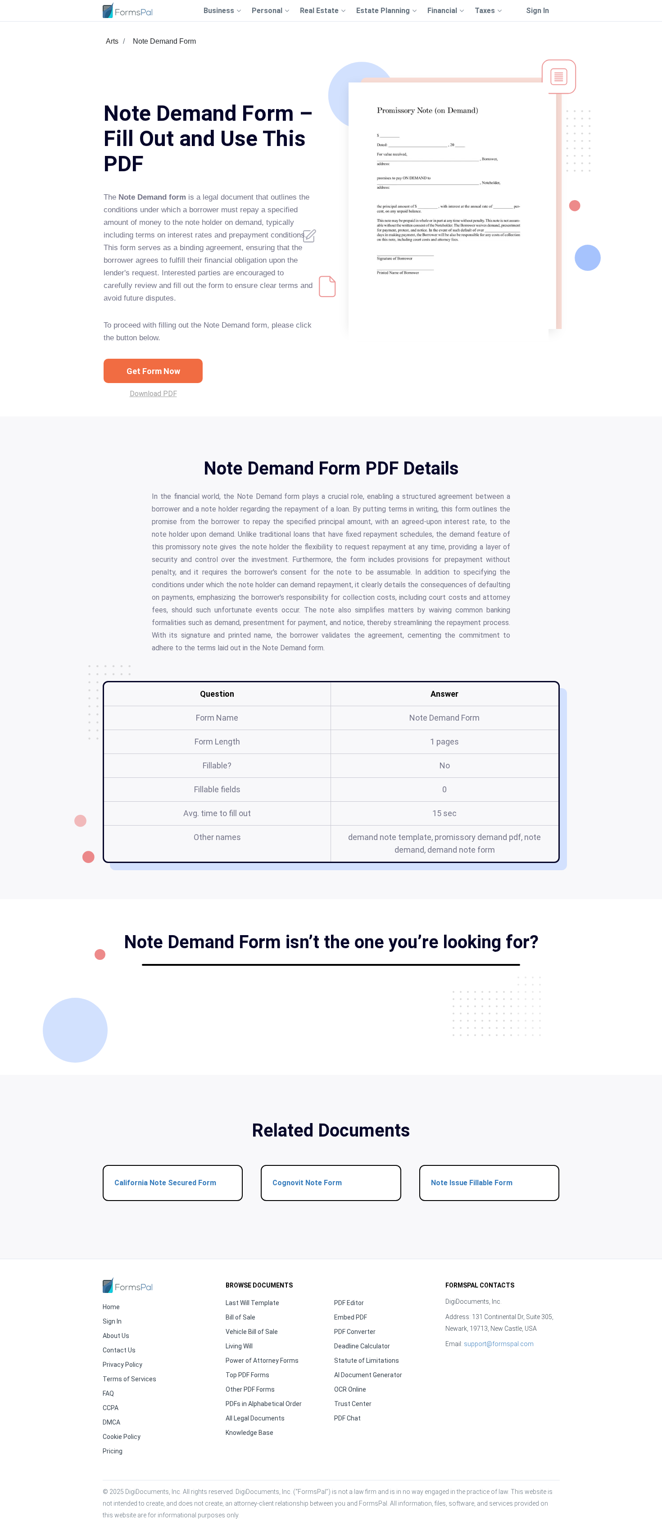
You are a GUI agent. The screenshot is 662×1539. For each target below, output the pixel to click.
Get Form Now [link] (153, 371)
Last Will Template (252, 1302)
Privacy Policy (122, 1364)
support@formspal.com (499, 1343)
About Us (116, 1335)
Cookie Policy (122, 1436)
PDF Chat (347, 1418)
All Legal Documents (255, 1418)
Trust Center (353, 1403)
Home (111, 1307)
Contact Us (119, 1350)
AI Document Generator (368, 1375)
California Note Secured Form (165, 1182)
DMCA (111, 1422)
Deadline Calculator (362, 1346)
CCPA (110, 1407)
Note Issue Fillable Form (471, 1182)
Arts (112, 41)
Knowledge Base (249, 1432)
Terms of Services (129, 1379)
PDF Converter (355, 1331)
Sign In (537, 10)
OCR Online (350, 1389)
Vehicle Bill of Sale (252, 1331)
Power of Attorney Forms (262, 1360)
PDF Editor (349, 1302)
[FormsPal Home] (127, 1285)
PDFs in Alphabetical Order (264, 1403)
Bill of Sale (240, 1317)
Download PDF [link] (153, 393)
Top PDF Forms (247, 1375)
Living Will (239, 1346)
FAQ (108, 1393)
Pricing (112, 1451)
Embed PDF (350, 1317)
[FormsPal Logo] (127, 10)
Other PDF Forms (250, 1389)
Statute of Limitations (366, 1360)
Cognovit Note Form (307, 1182)
